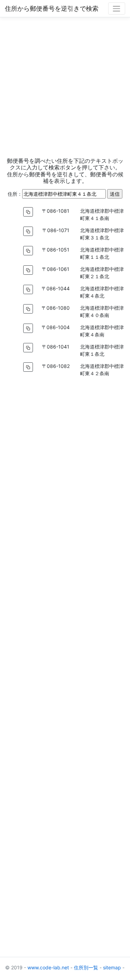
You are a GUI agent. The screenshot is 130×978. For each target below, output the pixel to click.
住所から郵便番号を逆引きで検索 (51, 8)
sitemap (112, 967)
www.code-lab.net (48, 967)
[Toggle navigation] (116, 8)
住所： (15, 194)
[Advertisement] (65, 87)
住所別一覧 (86, 967)
